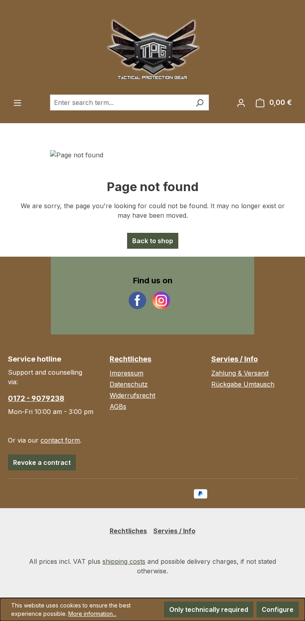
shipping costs (123, 561)
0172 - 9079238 (36, 398)
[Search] (199, 102)
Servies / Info (234, 359)
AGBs (118, 406)
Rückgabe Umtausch (242, 384)
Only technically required (208, 609)
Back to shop (152, 241)
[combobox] (120, 102)
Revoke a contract (42, 462)
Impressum (126, 373)
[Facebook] (137, 300)
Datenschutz (129, 384)
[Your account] (241, 102)
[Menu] (17, 102)
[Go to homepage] (152, 47)
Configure (277, 609)
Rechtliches (130, 359)
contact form (60, 440)
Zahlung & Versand (239, 373)
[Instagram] (161, 300)
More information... (92, 613)
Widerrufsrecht (132, 395)
